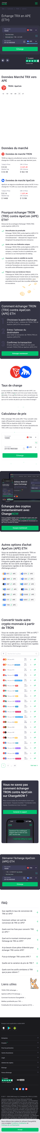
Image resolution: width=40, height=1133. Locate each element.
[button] (32, 30)
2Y (23, 93)
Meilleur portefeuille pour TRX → (12, 1001)
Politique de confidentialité (10, 1125)
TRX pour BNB (12, 722)
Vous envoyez (7, 29)
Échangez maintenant (20, 353)
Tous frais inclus (9, 34)
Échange (20, 49)
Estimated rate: (9, 37)
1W (7, 93)
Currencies (10, 8)
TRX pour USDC (12, 743)
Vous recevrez (7, 40)
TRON (17, 8)
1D (3, 93)
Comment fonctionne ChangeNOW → (13, 997)
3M (15, 93)
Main (3, 8)
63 (15, 765)
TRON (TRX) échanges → (9, 990)
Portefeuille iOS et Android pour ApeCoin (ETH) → (17, 1005)
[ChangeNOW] (4, 3)
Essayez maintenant (20, 528)
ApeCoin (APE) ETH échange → (11, 994)
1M (11, 93)
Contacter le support (20, 812)
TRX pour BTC (10, 659)
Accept (20, 1129)
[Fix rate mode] (24, 42)
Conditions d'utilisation (19, 1123)
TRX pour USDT (12, 685)
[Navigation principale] (36, 3)
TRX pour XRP (10, 732)
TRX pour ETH (10, 670)
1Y (19, 93)
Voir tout (33, 765)
